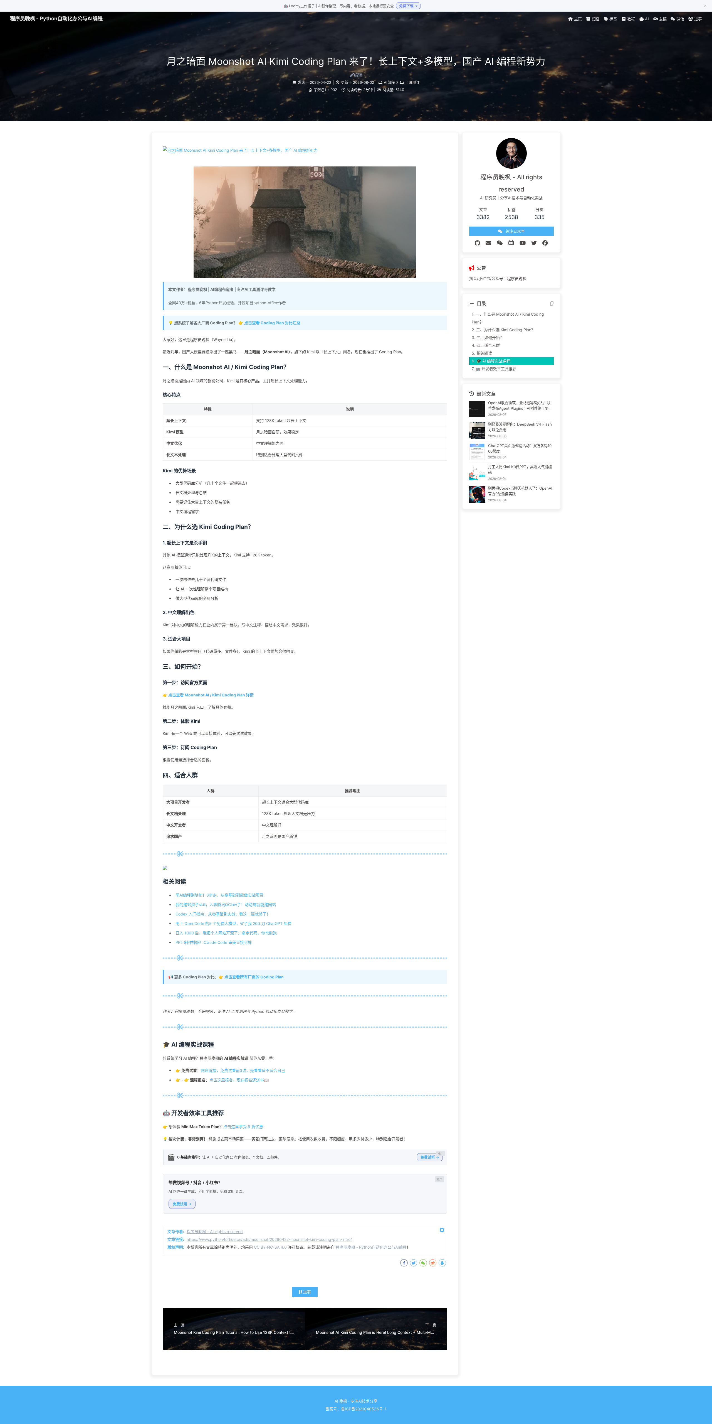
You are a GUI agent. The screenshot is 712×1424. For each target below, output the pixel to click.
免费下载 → (408, 5)
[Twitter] (534, 243)
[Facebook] (545, 243)
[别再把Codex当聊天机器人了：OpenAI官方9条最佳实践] (477, 494)
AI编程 (389, 82)
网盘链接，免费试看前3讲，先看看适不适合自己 (243, 1070)
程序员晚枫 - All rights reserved (215, 1231)
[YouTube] (523, 243)
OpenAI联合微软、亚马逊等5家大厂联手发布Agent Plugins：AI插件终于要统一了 (520, 406)
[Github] (477, 243)
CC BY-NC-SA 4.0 (270, 1247)
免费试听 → (430, 1157)
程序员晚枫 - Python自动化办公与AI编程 (56, 18)
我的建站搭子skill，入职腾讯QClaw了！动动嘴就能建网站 (225, 904)
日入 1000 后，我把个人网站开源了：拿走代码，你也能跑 (226, 932)
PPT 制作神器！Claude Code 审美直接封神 (213, 942)
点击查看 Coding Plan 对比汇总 (272, 322)
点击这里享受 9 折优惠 (243, 1126)
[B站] (511, 243)
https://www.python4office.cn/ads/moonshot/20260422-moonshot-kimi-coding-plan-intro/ (269, 1239)
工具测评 (412, 82)
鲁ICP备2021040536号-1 (364, 1408)
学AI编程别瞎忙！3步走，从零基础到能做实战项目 (219, 895)
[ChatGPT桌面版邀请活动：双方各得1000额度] (477, 452)
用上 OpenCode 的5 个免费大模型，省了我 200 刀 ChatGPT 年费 (233, 923)
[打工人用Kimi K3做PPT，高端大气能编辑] (477, 473)
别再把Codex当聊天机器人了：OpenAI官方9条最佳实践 (520, 491)
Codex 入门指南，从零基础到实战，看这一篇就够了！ (222, 914)
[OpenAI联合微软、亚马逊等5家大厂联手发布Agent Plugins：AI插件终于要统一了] (477, 409)
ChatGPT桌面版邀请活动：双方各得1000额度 (520, 448)
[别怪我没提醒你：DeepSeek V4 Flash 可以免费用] (477, 430)
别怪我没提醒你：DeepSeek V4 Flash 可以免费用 (520, 427)
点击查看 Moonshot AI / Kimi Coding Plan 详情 (211, 695)
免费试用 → (182, 1204)
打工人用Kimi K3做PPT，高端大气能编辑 (520, 470)
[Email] (488, 243)
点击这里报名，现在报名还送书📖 (239, 1079)
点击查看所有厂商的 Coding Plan (254, 976)
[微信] (500, 243)
